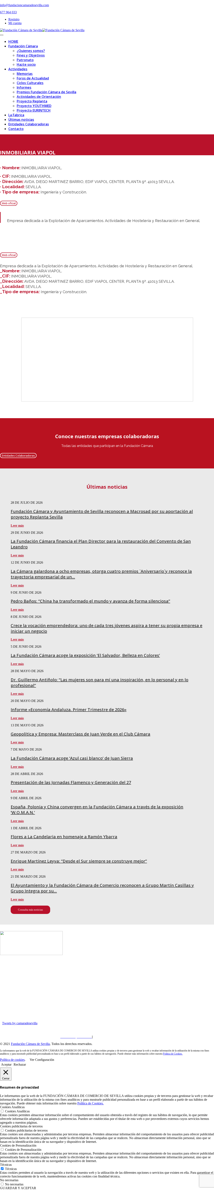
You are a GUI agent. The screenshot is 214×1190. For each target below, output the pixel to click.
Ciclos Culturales (30, 83)
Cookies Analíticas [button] (12, 1107)
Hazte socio (26, 64)
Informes (24, 87)
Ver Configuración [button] (42, 1059)
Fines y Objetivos (31, 55)
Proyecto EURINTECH (34, 110)
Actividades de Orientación (39, 96)
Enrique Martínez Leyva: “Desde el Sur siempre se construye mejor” (79, 861)
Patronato (25, 60)
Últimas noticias (21, 119)
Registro (13, 19)
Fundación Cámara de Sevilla (30, 1044)
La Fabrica (16, 115)
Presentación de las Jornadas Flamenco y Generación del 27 (71, 782)
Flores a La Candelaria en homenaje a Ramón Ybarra (64, 836)
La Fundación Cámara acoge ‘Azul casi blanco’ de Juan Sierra (72, 758)
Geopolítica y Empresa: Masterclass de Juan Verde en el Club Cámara (80, 734)
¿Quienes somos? (31, 50)
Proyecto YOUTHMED (34, 105)
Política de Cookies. (173, 1053)
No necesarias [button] (9, 1180)
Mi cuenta (15, 23)
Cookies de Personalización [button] (18, 1145)
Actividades (17, 69)
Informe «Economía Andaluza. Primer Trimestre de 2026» (68, 709)
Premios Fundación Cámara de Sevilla (46, 92)
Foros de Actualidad (33, 78)
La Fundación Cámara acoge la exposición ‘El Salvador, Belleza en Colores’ (85, 655)
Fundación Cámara (23, 46)
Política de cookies (12, 1059)
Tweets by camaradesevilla (19, 1023)
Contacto (16, 128)
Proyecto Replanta (32, 101)
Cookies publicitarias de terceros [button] (21, 1126)
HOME (13, 41)
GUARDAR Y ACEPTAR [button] (18, 1188)
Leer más (17, 525)
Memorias (25, 73)
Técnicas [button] (6, 1164)
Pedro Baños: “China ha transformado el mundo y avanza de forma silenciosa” (90, 601)
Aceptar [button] (6, 1064)
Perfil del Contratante (138, 1037)
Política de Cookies (107, 1037)
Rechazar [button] (20, 1064)
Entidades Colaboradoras (28, 124)
